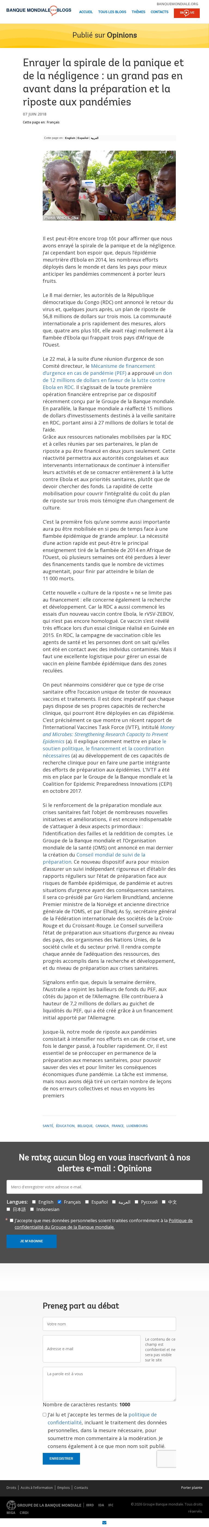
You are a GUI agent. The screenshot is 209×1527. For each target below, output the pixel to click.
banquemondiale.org (177, 3)
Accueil (86, 12)
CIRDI (24, 1512)
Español (83, 137)
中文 (172, 1202)
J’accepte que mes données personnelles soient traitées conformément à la (104, 1224)
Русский (149, 1202)
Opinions (122, 36)
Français (53, 122)
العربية (95, 137)
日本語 (19, 1209)
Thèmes (138, 12)
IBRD (90, 1505)
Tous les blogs (112, 12)
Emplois (63, 1487)
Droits (11, 1487)
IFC (110, 1505)
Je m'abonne (31, 1241)
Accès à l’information (37, 1487)
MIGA (11, 1512)
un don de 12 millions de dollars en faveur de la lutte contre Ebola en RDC (107, 380)
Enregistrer (61, 1459)
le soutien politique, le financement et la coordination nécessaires (104, 748)
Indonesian (47, 1209)
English (70, 137)
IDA (101, 1505)
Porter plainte (191, 1487)
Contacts (159, 12)
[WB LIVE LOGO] (187, 13)
